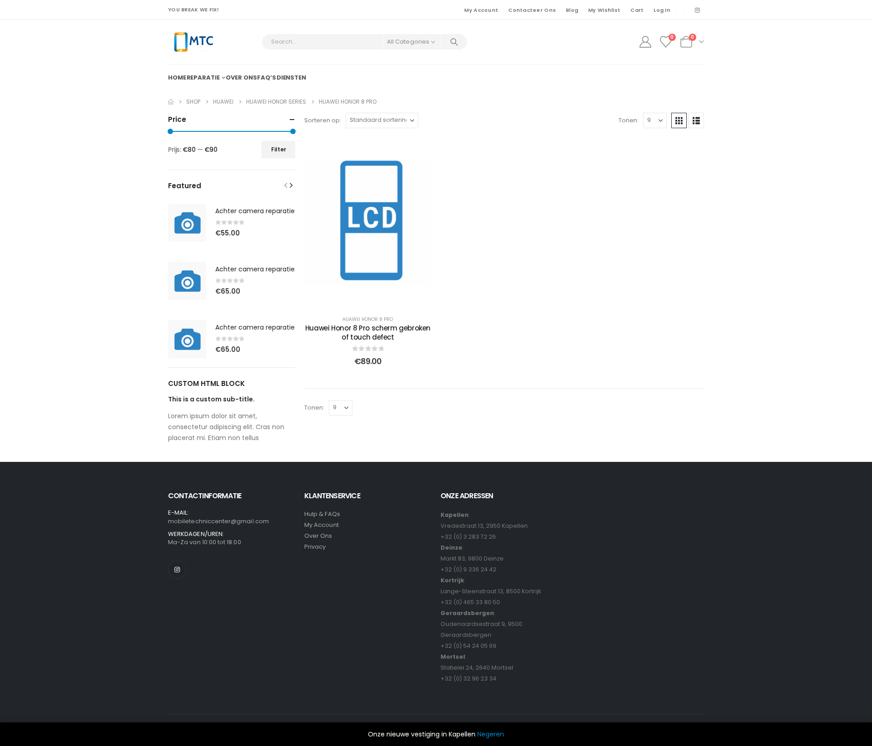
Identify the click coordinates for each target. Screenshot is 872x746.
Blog (572, 10)
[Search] (454, 42)
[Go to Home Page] (170, 101)
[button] (679, 120)
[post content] (367, 222)
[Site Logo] (193, 42)
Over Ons (318, 535)
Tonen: (629, 120)
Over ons (241, 77)
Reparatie (203, 77)
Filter (278, 149)
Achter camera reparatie (255, 210)
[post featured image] (187, 222)
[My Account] (645, 42)
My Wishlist (604, 10)
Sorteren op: (322, 120)
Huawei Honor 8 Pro (367, 319)
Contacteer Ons (532, 10)
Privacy (315, 546)
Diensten (291, 77)
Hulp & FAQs (322, 514)
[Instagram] (697, 10)
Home (177, 77)
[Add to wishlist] (417, 151)
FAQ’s (266, 77)
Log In (662, 10)
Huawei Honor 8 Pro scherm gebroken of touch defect (368, 332)
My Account (481, 10)
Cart (637, 10)
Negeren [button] (490, 734)
